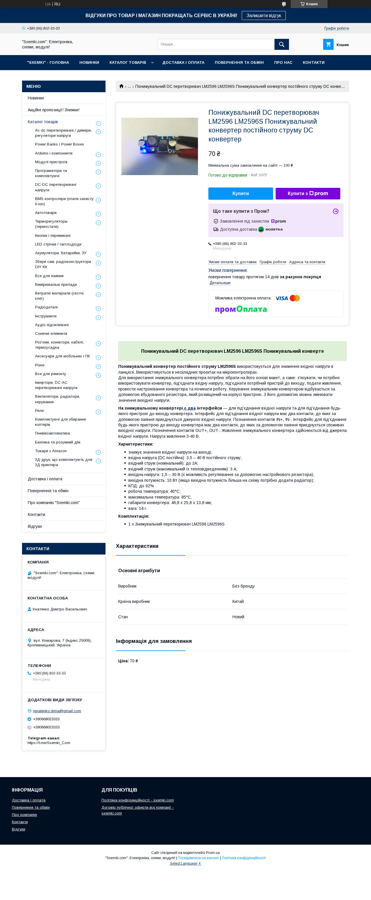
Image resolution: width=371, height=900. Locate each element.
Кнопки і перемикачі (52, 235)
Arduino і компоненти (53, 153)
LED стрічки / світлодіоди (58, 244)
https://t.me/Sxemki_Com (49, 743)
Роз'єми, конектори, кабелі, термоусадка (59, 345)
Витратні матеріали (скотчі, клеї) (59, 296)
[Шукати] (281, 44)
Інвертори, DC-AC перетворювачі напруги (56, 385)
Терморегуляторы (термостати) (51, 224)
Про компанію (24, 814)
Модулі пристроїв (51, 162)
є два (189, 408)
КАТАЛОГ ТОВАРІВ (128, 62)
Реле (39, 410)
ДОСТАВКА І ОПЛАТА (183, 62)
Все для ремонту (50, 374)
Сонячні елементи (51, 333)
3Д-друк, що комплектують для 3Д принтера (63, 462)
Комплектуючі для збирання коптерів (60, 422)
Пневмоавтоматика (52, 433)
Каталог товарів (43, 121)
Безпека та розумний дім (57, 442)
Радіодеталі (46, 307)
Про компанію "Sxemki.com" (54, 502)
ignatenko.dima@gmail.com (57, 711)
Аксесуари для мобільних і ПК (62, 356)
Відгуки (35, 526)
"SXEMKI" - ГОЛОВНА (48, 62)
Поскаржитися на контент (198, 858)
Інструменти (46, 316)
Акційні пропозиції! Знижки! (53, 110)
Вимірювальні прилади (56, 284)
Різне (39, 365)
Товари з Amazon (51, 451)
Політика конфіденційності (244, 858)
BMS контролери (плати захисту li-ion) (64, 201)
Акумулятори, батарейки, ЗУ (60, 253)
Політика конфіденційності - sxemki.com (137, 800)
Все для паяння (49, 276)
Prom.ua (213, 853)
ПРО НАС (283, 62)
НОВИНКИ (89, 62)
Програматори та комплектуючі (51, 173)
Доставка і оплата (45, 479)
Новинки (36, 98)
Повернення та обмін (48, 490)
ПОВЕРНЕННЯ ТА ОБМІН (239, 62)
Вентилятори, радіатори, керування (57, 399)
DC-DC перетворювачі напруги (55, 187)
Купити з (298, 193)
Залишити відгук (263, 15)
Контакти (36, 514)
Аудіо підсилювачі (52, 325)
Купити (240, 193)
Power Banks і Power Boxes (59, 144)
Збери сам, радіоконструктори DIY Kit (63, 264)
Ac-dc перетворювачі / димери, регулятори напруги (63, 133)
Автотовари (46, 212)
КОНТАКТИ (314, 62)
